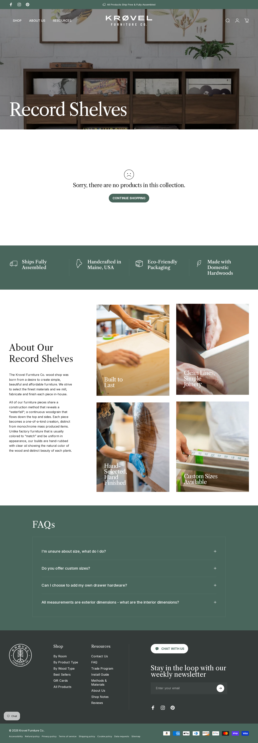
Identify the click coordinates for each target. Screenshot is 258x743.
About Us (98, 690)
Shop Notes (100, 697)
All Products (62, 687)
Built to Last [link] (113, 382)
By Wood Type (64, 668)
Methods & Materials (99, 682)
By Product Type (65, 662)
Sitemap (135, 736)
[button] (17, 21)
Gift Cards (60, 680)
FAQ (94, 662)
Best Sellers (62, 674)
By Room (60, 656)
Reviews (97, 703)
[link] (169, 648)
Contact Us (99, 656)
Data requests (121, 736)
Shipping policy (87, 736)
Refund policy (32, 736)
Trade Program (102, 668)
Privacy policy (49, 736)
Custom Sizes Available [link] (201, 479)
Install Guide (100, 674)
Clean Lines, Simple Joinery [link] (199, 378)
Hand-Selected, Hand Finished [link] (115, 474)
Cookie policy (104, 736)
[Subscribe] (220, 688)
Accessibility (16, 736)
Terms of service (67, 736)
